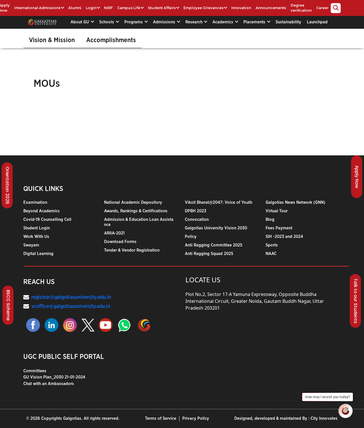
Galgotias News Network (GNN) (295, 202)
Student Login (36, 228)
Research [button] (194, 22)
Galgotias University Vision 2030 (216, 228)
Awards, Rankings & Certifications (135, 211)
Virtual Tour (277, 211)
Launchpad (317, 22)
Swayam (31, 245)
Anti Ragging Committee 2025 (213, 245)
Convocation (197, 219)
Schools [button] (107, 22)
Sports (272, 245)
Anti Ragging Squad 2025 (209, 254)
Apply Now (357, 176)
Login (91, 8)
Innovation (241, 8)
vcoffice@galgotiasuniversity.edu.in (70, 306)
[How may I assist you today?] (345, 411)
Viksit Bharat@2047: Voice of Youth (218, 202)
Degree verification (301, 8)
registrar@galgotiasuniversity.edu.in (71, 297)
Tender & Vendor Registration (132, 250)
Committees (34, 371)
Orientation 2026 (8, 185)
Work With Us (36, 236)
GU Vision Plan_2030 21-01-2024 (54, 377)
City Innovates (324, 418)
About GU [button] (80, 22)
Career (322, 8)
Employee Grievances (203, 8)
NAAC (271, 254)
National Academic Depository (133, 202)
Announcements (271, 8)
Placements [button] (254, 22)
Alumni (74, 8)
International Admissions (37, 8)
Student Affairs (162, 8)
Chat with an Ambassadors (48, 384)
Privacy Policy (195, 418)
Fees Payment (279, 228)
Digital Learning (38, 254)
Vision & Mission (52, 40)
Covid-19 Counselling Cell (47, 219)
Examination (35, 202)
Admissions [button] (164, 22)
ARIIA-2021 (114, 233)
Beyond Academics (41, 211)
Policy (191, 236)
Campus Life (128, 8)
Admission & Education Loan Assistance (138, 222)
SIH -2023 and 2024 (284, 236)
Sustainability (288, 22)
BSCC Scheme (8, 305)
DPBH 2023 (195, 211)
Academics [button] (223, 22)
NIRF (108, 8)
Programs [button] (134, 22)
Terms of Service (160, 418)
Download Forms (120, 242)
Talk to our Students (356, 301)
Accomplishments (111, 40)
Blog (270, 219)
